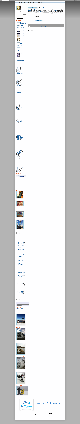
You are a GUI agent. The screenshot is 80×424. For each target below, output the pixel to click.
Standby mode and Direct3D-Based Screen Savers (21, 265)
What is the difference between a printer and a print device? (21, 50)
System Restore (19, 151)
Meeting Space (19, 112)
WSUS (17, 171)
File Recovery (19, 90)
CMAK (17, 71)
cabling (18, 69)
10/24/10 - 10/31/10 (21, 243)
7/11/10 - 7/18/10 (21, 285)
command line (19, 72)
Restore (18, 139)
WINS (17, 169)
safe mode (18, 141)
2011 (18, 234)
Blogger (18, 68)
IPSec (18, 104)
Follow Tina (20, 2)
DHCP (17, 78)
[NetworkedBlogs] (21, 175)
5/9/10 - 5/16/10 (20, 291)
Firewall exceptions (21, 259)
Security (48, 26)
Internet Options (19, 102)
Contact (28, 2)
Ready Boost (19, 133)
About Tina (17, 2)
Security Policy (20, 271)
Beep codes (18, 66)
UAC (17, 154)
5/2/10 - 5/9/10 (20, 292)
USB (17, 155)
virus (18, 156)
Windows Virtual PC (20, 167)
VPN (17, 159)
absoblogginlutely (43, 7)
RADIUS (18, 132)
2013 (18, 232)
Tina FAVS (25, 2)
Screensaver (19, 142)
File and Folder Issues (38, 26)
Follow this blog (21, 176)
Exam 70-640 (19, 86)
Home (30, 2)
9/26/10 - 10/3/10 (21, 276)
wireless (18, 170)
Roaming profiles (19, 140)
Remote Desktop (19, 138)
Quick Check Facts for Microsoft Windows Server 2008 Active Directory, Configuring (21, 44)
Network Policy (19, 121)
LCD (17, 108)
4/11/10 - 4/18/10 (21, 294)
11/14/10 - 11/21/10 (21, 240)
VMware (18, 158)
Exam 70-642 (19, 87)
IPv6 (17, 106)
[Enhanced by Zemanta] (38, 20)
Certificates (19, 70)
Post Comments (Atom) (36, 54)
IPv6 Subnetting (19, 107)
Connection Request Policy (21, 73)
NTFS (45, 26)
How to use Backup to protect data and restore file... (21, 248)
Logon (18, 110)
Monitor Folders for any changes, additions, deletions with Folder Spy (46, 18)
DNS (17, 81)
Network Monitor (19, 120)
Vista (18, 157)
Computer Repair (18, 17)
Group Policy (43, 26)
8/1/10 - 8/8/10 (20, 282)
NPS (17, 122)
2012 (18, 233)
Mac (17, 111)
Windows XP (18, 168)
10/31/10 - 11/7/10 (21, 242)
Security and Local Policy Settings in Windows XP (21, 263)
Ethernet (18, 85)
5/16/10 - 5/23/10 (21, 290)
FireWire (18, 94)
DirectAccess (19, 79)
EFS (17, 83)
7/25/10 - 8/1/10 (20, 283)
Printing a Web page (21, 270)
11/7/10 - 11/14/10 (21, 241)
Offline (18, 124)
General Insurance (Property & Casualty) (37, 2)
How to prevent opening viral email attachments (21, 256)
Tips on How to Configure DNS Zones (23, 39)
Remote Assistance (20, 137)
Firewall (18, 93)
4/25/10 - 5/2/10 (20, 293)
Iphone (18, 103)
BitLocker (18, 67)
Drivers (18, 82)
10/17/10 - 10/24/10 (21, 245)
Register (18, 135)
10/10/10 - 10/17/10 (21, 275)
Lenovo (18, 109)
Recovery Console (19, 134)
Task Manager (19, 152)
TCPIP (18, 153)
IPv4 (17, 105)
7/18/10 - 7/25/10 (21, 284)
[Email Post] (29, 26)
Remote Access (19, 136)
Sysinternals (19, 150)
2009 (18, 299)
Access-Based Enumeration (21, 60)
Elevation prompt (19, 84)
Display (18, 80)
